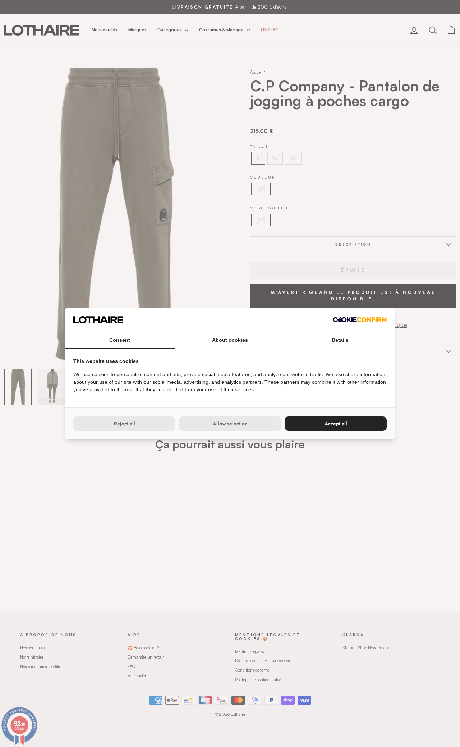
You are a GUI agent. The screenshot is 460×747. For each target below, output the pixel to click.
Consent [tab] (119, 340)
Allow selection (230, 423)
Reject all (124, 423)
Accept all (336, 423)
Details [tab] (340, 340)
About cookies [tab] (230, 340)
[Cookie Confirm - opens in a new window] (360, 319)
